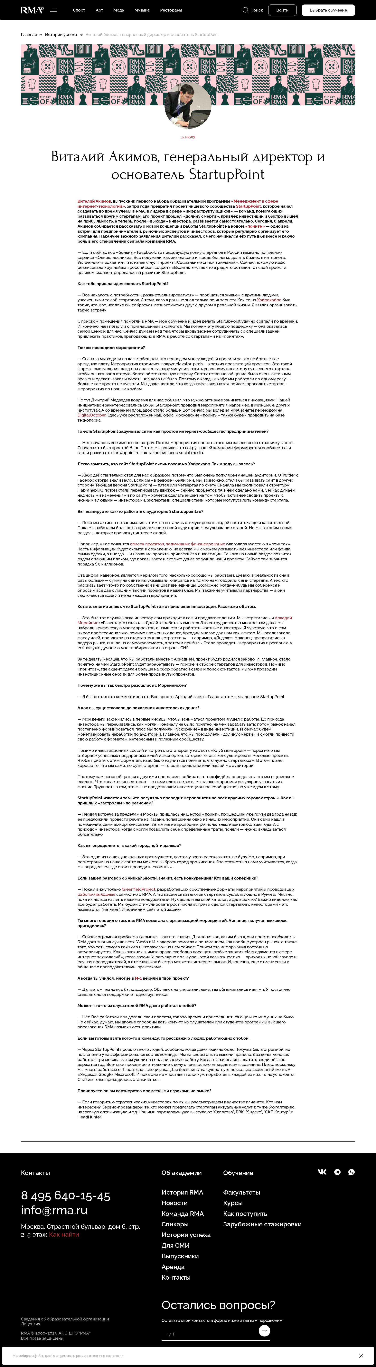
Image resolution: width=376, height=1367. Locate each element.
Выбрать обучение (328, 10)
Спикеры (175, 1224)
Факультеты (241, 1192)
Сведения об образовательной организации (65, 1319)
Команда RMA (183, 1213)
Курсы (233, 1202)
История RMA (182, 1192)
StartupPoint (248, 206)
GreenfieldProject (138, 889)
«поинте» (255, 226)
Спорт (79, 10)
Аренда (173, 1266)
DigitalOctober (91, 415)
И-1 (138, 978)
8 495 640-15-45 (65, 1195)
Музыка (142, 10)
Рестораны (171, 10)
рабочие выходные (96, 894)
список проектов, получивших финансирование (177, 543)
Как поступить (245, 1213)
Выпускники (180, 1256)
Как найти (64, 1234)
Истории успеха (61, 34)
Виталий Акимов (94, 201)
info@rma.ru (54, 1210)
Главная (29, 34)
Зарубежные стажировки (262, 1224)
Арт (99, 10)
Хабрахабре (269, 299)
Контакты (176, 1277)
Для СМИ (176, 1245)
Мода (118, 10)
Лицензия (30, 1323)
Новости (175, 1202)
